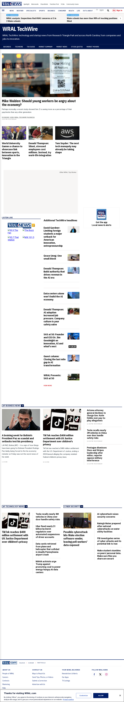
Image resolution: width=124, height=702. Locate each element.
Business (7, 47)
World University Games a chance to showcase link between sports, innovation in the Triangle (12, 150)
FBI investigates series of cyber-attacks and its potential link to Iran (109, 541)
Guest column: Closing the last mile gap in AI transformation (55, 361)
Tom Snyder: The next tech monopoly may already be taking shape (67, 147)
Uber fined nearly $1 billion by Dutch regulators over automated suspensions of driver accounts (48, 531)
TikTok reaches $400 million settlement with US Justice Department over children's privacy (58, 440)
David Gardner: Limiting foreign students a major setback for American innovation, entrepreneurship (53, 236)
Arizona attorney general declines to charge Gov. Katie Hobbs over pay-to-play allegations (96, 415)
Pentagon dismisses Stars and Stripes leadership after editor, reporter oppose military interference (97, 454)
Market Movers (93, 47)
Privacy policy (68, 699)
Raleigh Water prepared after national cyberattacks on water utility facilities (109, 527)
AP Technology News (13, 506)
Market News (61, 47)
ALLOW (101, 695)
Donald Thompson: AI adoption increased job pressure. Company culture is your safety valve (54, 317)
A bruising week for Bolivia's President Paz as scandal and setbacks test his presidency (18, 438)
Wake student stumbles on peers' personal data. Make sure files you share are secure (109, 554)
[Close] (120, 695)
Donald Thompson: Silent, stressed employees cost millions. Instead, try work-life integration (40, 149)
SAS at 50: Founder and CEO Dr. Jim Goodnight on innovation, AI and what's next (54, 340)
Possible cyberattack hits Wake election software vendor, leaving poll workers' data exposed (75, 538)
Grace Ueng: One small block (53, 257)
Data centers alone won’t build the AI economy (54, 296)
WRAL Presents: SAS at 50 (52, 377)
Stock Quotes (77, 47)
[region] (62, 695)
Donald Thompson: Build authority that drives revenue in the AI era (54, 273)
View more (48, 385)
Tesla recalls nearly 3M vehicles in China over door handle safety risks (97, 434)
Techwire (19, 47)
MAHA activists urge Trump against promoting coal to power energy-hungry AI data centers (48, 567)
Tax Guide (31, 47)
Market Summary (46, 47)
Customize (83, 695)
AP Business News (11, 406)
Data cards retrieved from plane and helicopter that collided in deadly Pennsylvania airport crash (47, 549)
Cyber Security (72, 506)
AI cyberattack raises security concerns (107, 515)
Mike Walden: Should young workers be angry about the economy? (39, 103)
